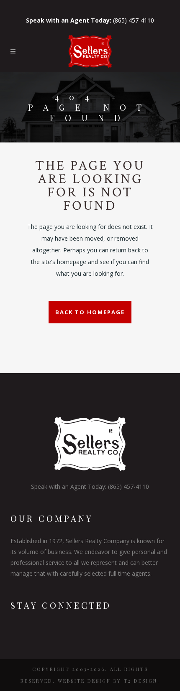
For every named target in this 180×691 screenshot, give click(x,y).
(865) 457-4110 (90, 20)
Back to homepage (90, 312)
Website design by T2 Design (107, 681)
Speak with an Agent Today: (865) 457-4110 (90, 486)
